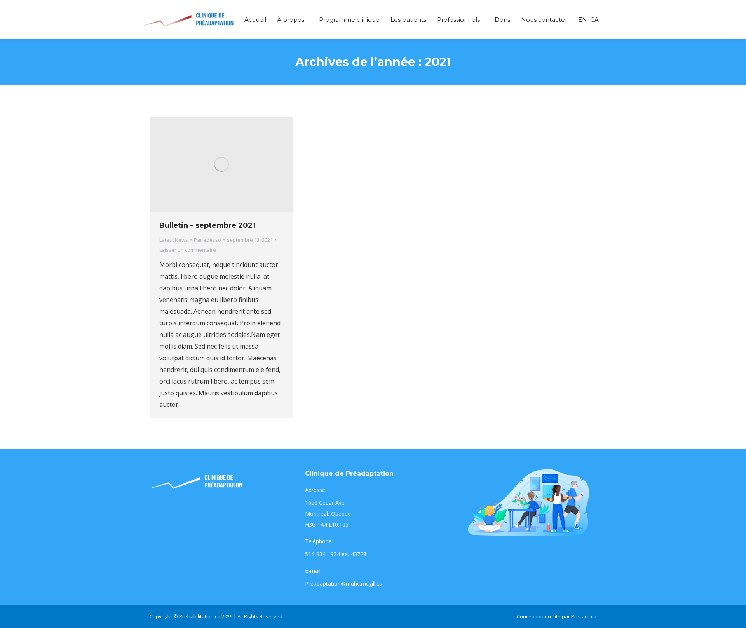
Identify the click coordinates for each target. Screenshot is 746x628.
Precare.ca (583, 616)
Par (207, 239)
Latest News (173, 239)
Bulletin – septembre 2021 (207, 225)
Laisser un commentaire (187, 249)
